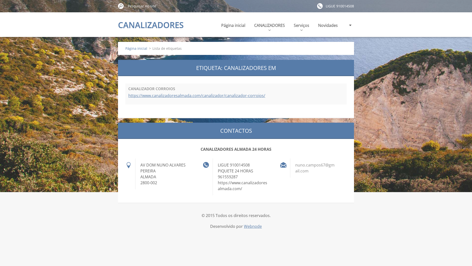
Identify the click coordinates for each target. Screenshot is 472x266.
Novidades (328, 25)
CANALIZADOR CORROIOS (151, 88)
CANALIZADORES (269, 25)
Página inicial (233, 25)
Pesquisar (121, 5)
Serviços (301, 25)
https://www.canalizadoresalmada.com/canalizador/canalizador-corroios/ (196, 95)
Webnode (253, 226)
